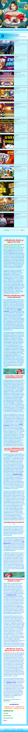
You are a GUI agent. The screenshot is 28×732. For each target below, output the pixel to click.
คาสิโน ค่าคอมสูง (8, 708)
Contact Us (7, 729)
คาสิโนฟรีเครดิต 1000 (19, 708)
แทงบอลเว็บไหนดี (17, 166)
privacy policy (20, 729)
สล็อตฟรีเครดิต (17, 119)
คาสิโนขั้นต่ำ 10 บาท (19, 707)
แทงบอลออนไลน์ (17, 104)
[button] (14, 29)
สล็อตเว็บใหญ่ (17, 88)
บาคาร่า (15, 151)
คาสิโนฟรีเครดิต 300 (9, 707)
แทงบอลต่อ (16, 41)
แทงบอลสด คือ (17, 214)
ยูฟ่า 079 (16, 198)
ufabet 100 (16, 182)
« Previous (6, 230)
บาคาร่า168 (16, 135)
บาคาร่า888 (16, 56)
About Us (13, 729)
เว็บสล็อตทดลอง (17, 72)
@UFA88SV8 (7, 701)
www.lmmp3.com (21, 730)
